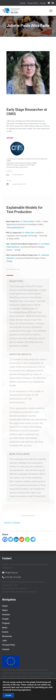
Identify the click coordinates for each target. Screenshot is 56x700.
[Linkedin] (16, 539)
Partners (6, 614)
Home (5, 606)
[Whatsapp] (27, 539)
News (4, 627)
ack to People (13, 522)
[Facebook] (4, 539)
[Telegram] (32, 539)
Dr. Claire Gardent (27, 221)
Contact (43, 3)
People (5, 619)
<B (5, 522)
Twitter (49, 3)
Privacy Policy (32, 3)
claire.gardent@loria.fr (15, 227)
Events (5, 632)
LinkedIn (53, 3)
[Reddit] (21, 539)
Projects (6, 623)
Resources (7, 636)
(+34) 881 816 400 (12, 577)
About (5, 610)
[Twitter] (10, 539)
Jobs (4, 640)
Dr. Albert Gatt (28, 233)
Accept (8, 695)
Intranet (23, 3)
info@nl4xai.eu (11, 572)
